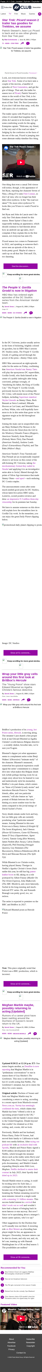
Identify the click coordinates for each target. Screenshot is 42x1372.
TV (10, 14)
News (7, 43)
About (11, 1339)
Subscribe (8, 7)
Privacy (11, 1349)
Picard (18, 93)
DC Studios (17, 313)
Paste (2, 1)
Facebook (11, 1346)
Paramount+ (33, 73)
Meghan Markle (19, 1033)
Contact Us (21, 1352)
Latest (3, 14)
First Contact (29, 194)
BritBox (16, 700)
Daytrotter (36, 1)
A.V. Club (10, 1)
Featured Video (9, 1304)
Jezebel (19, 1)
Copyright (31, 1346)
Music (23, 14)
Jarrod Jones (9, 306)
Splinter (27, 1)
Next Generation (20, 87)
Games (32, 14)
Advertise (11, 1342)
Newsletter (37, 7)
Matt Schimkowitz (10, 40)
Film (16, 14)
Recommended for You (13, 1268)
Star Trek (15, 43)
